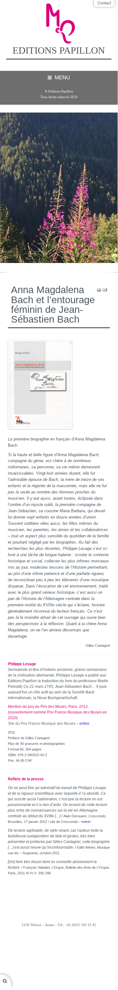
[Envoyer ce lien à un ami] (104, 289)
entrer (84, 723)
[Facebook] (59, 941)
